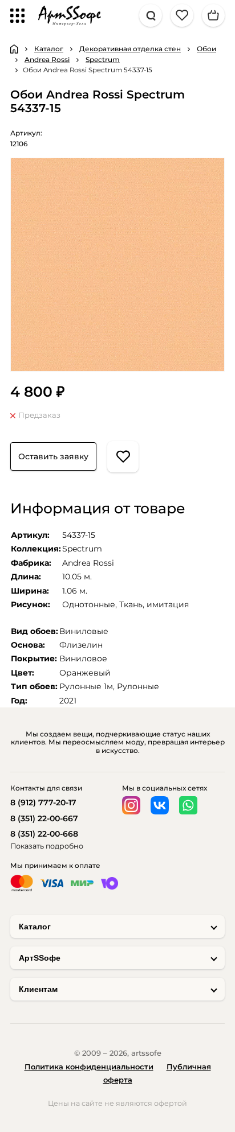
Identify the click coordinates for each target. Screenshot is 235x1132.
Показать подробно (46, 846)
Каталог (35, 926)
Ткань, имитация (154, 604)
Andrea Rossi (88, 563)
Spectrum (82, 549)
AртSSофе (39, 957)
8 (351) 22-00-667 (44, 818)
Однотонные (88, 604)
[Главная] (14, 49)
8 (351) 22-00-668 (44, 834)
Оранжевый (85, 673)
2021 (67, 700)
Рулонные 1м (86, 686)
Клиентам (38, 989)
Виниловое (83, 658)
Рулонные (138, 686)
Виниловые (83, 631)
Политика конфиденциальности (89, 1066)
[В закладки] (123, 456)
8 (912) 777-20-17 (43, 802)
